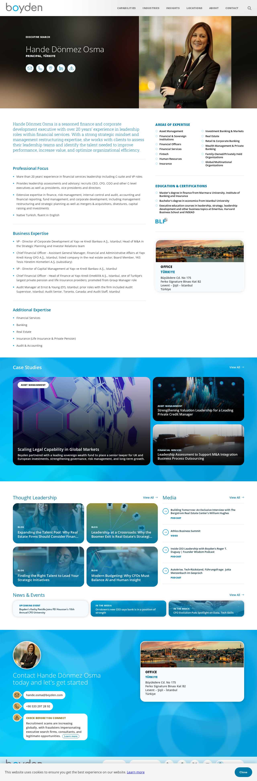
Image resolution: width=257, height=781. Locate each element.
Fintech (163, 154)
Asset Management (171, 131)
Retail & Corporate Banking (222, 141)
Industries (151, 8)
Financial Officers (170, 144)
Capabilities (126, 8)
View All (234, 367)
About (214, 8)
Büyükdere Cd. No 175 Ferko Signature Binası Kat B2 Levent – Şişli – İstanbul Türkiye (181, 283)
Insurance (165, 163)
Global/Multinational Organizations (218, 163)
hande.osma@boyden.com (44, 695)
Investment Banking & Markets (224, 131)
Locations (194, 8)
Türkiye (49, 56)
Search (249, 8)
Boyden (24, 8)
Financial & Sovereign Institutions (172, 137)
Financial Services (170, 149)
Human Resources (170, 159)
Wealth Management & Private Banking (224, 147)
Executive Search (38, 37)
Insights (173, 8)
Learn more (136, 772)
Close (243, 772)
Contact (231, 8)
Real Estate (212, 136)
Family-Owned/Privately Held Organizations (223, 155)
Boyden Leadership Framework (161, 220)
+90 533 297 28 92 (38, 706)
